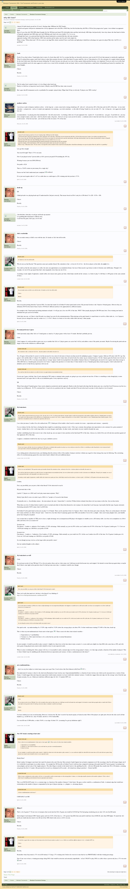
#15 (125, 659)
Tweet (5, 877)
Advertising (39, 7)
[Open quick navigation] (125, 14)
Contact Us (113, 884)
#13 (125, 549)
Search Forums (7, 10)
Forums (14, 7)
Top (124, 884)
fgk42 (6, 144)
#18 (125, 802)
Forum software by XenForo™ (15, 886)
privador (32, 19)
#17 (125, 727)
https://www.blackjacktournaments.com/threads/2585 (32, 595)
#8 (125, 250)
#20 (125, 866)
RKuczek (7, 115)
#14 (125, 580)
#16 (125, 690)
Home (7, 7)
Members (21, 7)
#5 (125, 181)
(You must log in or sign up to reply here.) (116, 871)
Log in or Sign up (121, 1)
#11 (125, 401)
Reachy (6, 65)
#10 (125, 323)
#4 (125, 126)
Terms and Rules (124, 886)
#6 (125, 208)
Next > (18, 22)
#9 (125, 281)
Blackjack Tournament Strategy (17, 19)
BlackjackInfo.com (49, 7)
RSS (126, 884)
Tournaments (30, 7)
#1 (125, 47)
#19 (125, 831)
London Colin (8, 268)
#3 (125, 97)
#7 (125, 227)
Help (117, 884)
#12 (125, 460)
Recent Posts (16, 10)
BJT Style (5, 884)
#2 (125, 78)
